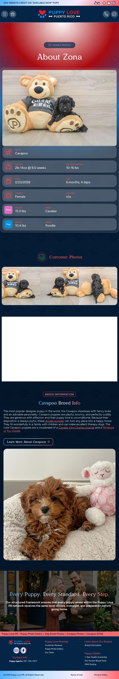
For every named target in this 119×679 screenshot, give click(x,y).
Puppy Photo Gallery (31, 633)
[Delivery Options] (97, 3)
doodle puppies (54, 421)
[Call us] (106, 14)
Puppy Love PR (10, 633)
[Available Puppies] (12, 14)
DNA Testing (90, 664)
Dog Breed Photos (54, 633)
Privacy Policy (100, 675)
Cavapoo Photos (75, 633)
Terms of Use (77, 675)
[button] (104, 3)
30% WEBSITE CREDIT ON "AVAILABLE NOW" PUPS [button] (31, 2)
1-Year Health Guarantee (96, 657)
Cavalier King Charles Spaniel (76, 427)
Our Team (49, 652)
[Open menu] (4, 14)
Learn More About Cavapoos (26, 442)
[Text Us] (114, 14)
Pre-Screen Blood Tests (95, 660)
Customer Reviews (53, 645)
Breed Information (93, 645)
